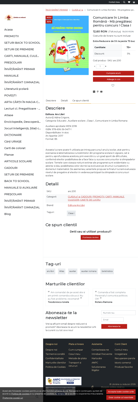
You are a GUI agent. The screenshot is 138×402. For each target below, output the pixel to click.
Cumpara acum (113, 73)
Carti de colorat (14, 148)
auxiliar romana (88, 271)
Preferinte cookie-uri (13, 398)
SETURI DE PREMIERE (19, 49)
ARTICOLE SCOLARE (18, 161)
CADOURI (11, 167)
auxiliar (72, 271)
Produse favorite (124, 367)
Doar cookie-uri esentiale (121, 397)
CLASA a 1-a (77, 10)
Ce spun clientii (81, 100)
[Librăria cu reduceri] (15, 18)
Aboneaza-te (114, 326)
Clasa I (71, 213)
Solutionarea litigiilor (99, 368)
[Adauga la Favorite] (113, 85)
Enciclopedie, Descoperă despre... (22, 121)
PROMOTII (11, 36)
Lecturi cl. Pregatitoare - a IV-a (22, 108)
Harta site (97, 358)
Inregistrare (121, 354)
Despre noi (51, 350)
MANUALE (11, 75)
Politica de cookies (20, 394)
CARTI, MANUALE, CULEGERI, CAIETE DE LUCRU (22, 56)
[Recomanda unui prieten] (102, 91)
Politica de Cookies (55, 367)
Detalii (64, 100)
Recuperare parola (125, 358)
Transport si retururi (75, 364)
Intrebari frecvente (102, 354)
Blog (7, 214)
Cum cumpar (76, 350)
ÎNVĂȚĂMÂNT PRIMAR (19, 69)
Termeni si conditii (55, 354)
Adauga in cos (113, 79)
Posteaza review (90, 237)
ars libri (50, 271)
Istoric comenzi (123, 362)
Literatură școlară (16, 88)
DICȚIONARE (13, 135)
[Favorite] (129, 2)
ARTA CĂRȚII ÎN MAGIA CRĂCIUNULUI (22, 102)
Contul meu (121, 350)
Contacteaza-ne (100, 350)
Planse (9, 154)
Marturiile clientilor (56, 362)
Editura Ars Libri (76, 205)
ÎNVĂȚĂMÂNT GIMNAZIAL (22, 82)
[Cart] (134, 2)
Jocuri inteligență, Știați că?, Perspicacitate (22, 128)
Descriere (51, 100)
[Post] (95, 91)
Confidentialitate (55, 358)
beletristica (107, 271)
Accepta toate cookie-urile (121, 391)
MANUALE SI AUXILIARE (20, 187)
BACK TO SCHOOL (17, 181)
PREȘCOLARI (13, 62)
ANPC (95, 362)
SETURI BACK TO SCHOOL (22, 42)
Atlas (61, 271)
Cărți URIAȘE (13, 141)
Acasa (8, 29)
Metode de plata (78, 358)
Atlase (8, 115)
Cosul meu (74, 354)
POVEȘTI (10, 95)
